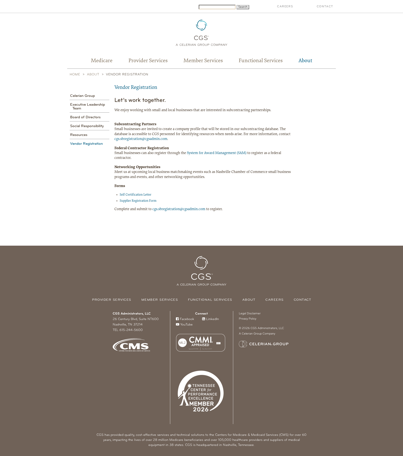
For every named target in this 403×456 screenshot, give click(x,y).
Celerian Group (82, 96)
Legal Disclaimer (250, 313)
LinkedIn (212, 319)
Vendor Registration (86, 144)
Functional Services (261, 61)
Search (242, 7)
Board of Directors (85, 117)
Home (75, 74)
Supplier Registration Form (138, 201)
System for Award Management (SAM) (217, 153)
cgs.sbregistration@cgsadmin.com (140, 139)
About (305, 61)
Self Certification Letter (135, 194)
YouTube (186, 324)
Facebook (186, 319)
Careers (285, 6)
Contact (325, 6)
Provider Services (148, 61)
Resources (78, 135)
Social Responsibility (87, 126)
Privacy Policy (247, 318)
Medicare (102, 61)
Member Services (203, 61)
